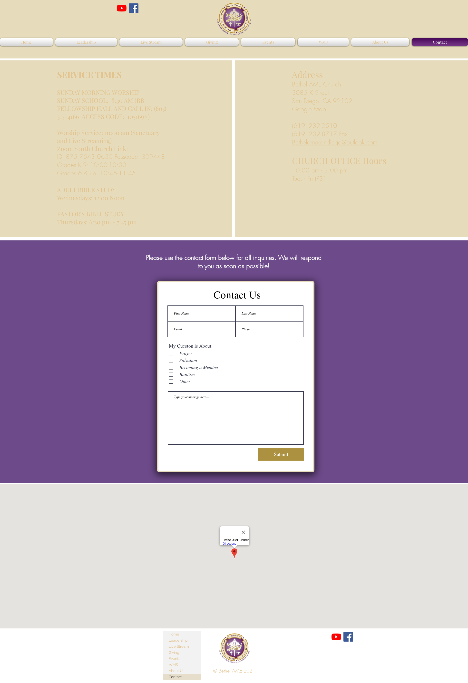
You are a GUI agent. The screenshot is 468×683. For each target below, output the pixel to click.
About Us (176, 671)
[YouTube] (122, 8)
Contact (175, 677)
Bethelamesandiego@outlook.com (334, 142)
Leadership (178, 640)
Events (174, 658)
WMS (173, 665)
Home (174, 634)
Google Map (309, 109)
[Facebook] (133, 8)
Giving (174, 652)
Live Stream (179, 646)
